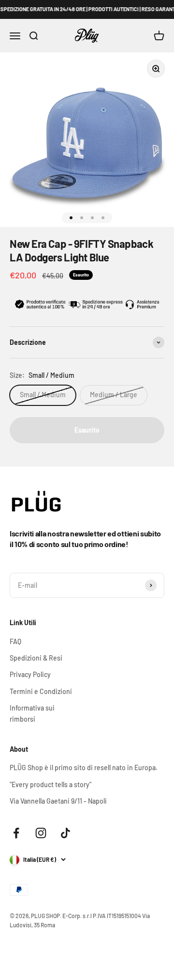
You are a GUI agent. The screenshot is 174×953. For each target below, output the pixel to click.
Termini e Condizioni (41, 691)
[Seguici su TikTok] (65, 833)
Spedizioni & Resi (36, 658)
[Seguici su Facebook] (16, 833)
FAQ (15, 641)
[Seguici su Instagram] (40, 833)
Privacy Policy (30, 674)
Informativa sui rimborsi (32, 713)
